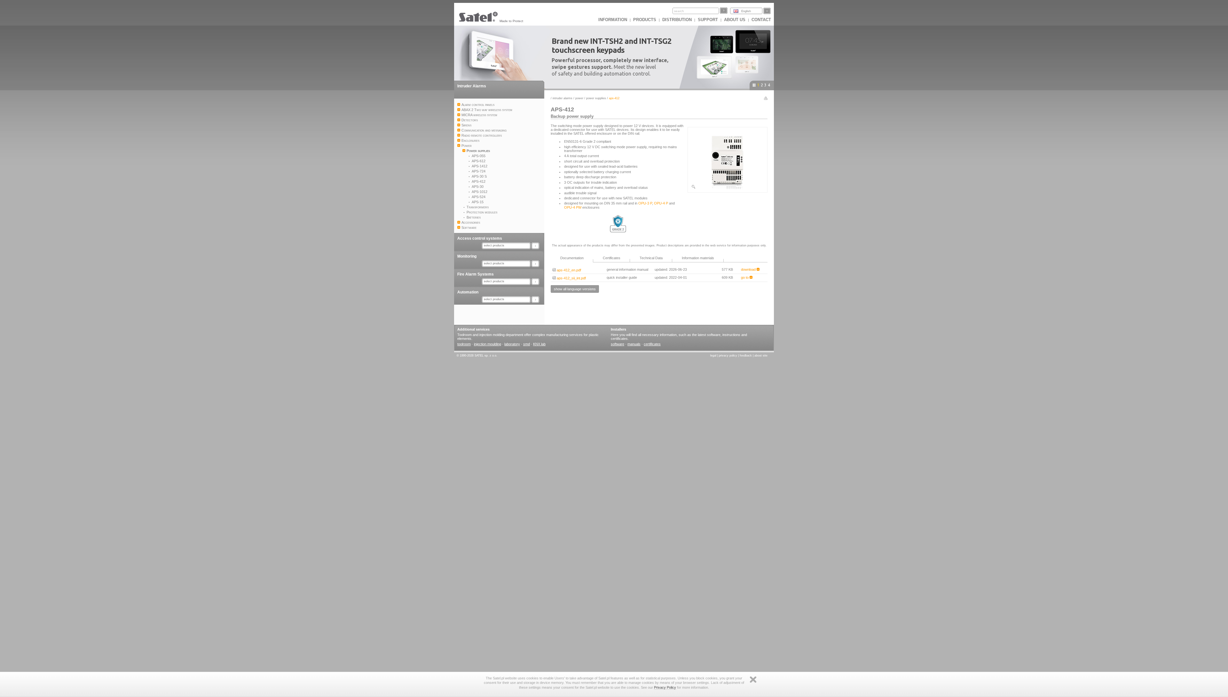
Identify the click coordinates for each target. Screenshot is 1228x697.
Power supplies (596, 98)
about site (760, 355)
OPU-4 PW (572, 207)
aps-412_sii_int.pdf (571, 278)
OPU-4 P (661, 203)
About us (734, 19)
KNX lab (539, 344)
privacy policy (728, 355)
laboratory (512, 344)
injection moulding (487, 344)
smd (526, 344)
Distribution (677, 19)
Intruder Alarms (471, 86)
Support (708, 19)
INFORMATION (612, 19)
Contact (761, 19)
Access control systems (479, 238)
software (617, 344)
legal (713, 355)
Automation (467, 292)
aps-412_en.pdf (568, 270)
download (749, 269)
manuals (634, 344)
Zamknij (753, 680)
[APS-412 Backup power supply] (728, 188)
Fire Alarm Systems (475, 274)
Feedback (746, 355)
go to (745, 277)
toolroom (464, 344)
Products (644, 19)
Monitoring (466, 256)
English (746, 11)
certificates (652, 344)
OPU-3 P (645, 203)
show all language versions (575, 289)
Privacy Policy (665, 687)
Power (579, 98)
